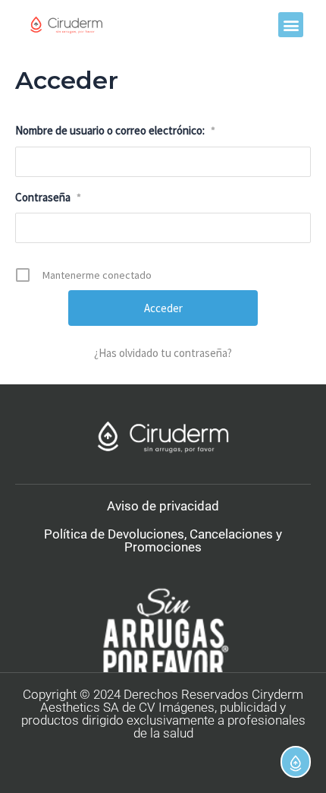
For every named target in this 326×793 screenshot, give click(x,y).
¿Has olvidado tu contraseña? (163, 353)
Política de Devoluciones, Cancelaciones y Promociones (163, 540)
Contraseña (48, 197)
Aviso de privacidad (163, 505)
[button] (290, 24)
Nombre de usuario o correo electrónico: (115, 130)
